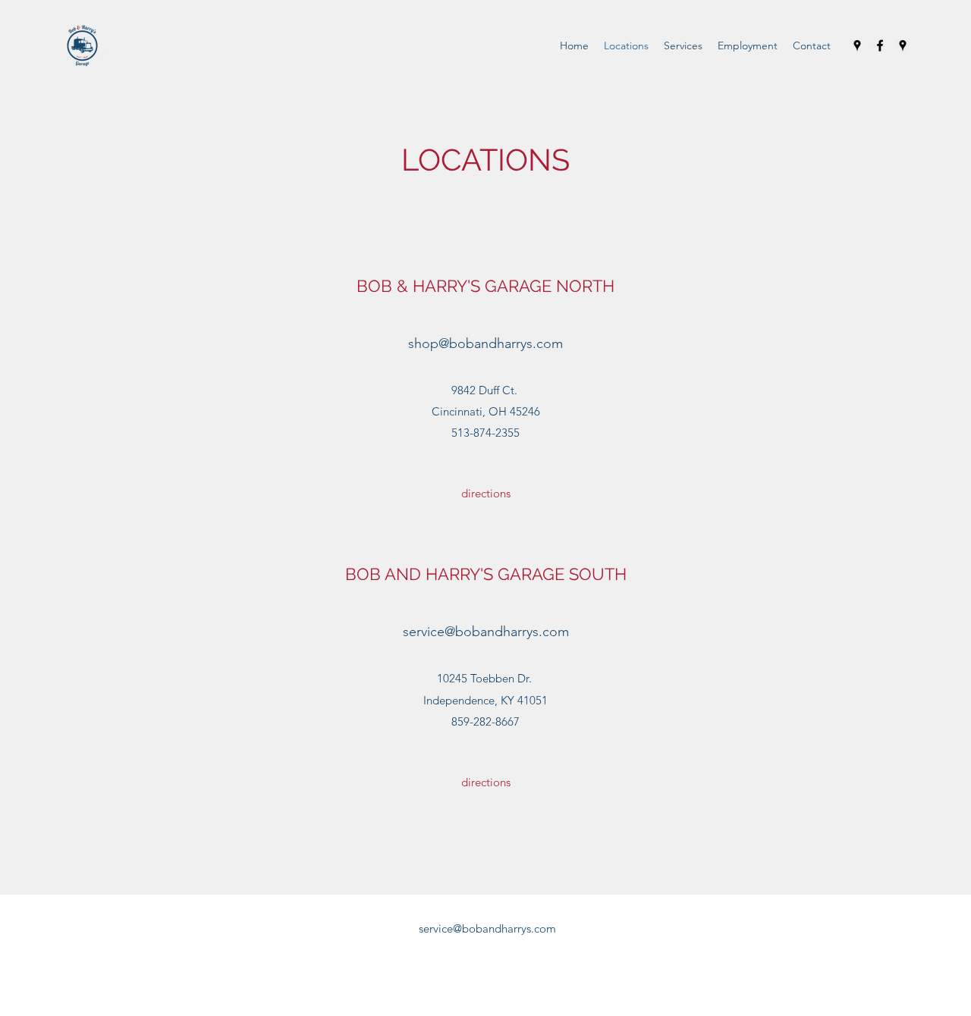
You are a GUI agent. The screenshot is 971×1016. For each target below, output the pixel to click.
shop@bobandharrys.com (485, 343)
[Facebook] (880, 45)
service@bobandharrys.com (486, 631)
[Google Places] (857, 45)
